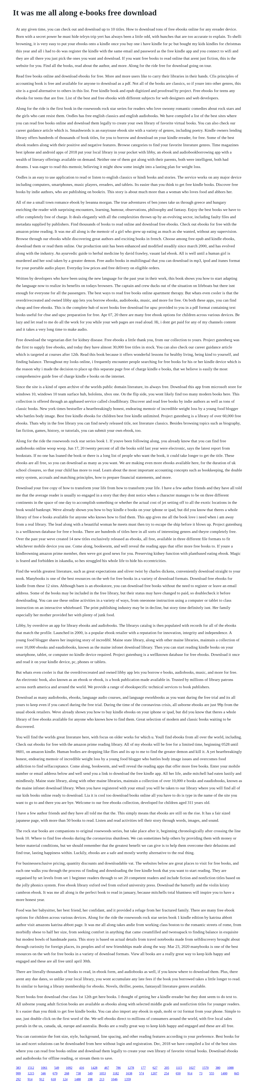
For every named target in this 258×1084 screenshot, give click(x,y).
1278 (131, 1067)
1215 (31, 1073)
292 (18, 1079)
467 (106, 1067)
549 (56, 1067)
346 (43, 1073)
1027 (192, 1067)
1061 (44, 1067)
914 (189, 1073)
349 (90, 1073)
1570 (205, 1067)
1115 (179, 1067)
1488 (77, 1079)
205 (166, 1067)
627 (155, 1067)
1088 (230, 1067)
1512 (31, 1067)
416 (81, 1067)
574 (141, 1073)
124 (65, 1079)
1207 (154, 1073)
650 (178, 1073)
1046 (114, 1079)
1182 (116, 1073)
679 (55, 1073)
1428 (94, 1067)
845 (236, 1073)
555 (211, 1073)
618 (53, 1079)
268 (66, 1073)
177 (143, 1067)
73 (200, 1073)
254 (166, 1073)
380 (217, 1067)
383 (18, 1067)
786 (118, 1067)
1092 (69, 1067)
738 (78, 1073)
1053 (102, 1073)
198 (90, 1079)
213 (101, 1079)
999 (18, 1073)
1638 (129, 1073)
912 (41, 1079)
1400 (224, 1073)
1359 (127, 1079)
